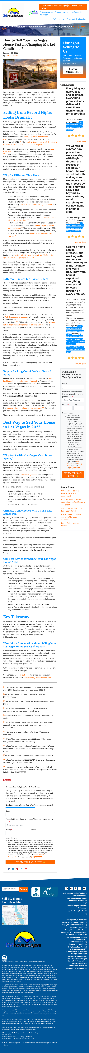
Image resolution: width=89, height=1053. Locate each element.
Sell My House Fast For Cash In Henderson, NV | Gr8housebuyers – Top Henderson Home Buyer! (74, 932)
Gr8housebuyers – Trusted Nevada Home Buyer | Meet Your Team (62, 13)
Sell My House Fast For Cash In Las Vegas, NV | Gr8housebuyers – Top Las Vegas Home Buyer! (74, 925)
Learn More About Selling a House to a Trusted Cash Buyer (77, 900)
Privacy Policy (12, 857)
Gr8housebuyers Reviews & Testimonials (77, 907)
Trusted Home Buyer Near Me (76, 968)
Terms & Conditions (40, 855)
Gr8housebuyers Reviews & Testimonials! (70, 19)
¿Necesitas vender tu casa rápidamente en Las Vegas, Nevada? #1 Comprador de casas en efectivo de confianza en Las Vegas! (77, 961)
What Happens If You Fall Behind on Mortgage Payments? (70, 517)
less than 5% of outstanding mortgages (36, 204)
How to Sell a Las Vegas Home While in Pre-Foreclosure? (70, 493)
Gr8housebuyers (12, 55)
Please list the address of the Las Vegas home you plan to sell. (29, 820)
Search (23, 889)
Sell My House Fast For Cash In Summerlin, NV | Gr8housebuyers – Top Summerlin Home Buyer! (77, 940)
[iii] (4, 153)
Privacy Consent (11, 838)
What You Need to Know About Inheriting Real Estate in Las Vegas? (72, 502)
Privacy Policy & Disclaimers (77, 920)
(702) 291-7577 (23, 675)
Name (8, 811)
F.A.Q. (85, 917)
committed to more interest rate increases (24, 408)
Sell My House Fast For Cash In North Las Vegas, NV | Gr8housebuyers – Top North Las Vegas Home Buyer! (76, 950)
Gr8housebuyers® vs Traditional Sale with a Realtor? (75, 894)
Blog (85, 914)
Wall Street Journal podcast (16, 317)
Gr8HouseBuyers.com (29, 474)
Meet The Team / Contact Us (77, 911)
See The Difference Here (73, 70)
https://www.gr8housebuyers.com (37, 677)
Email (33, 830)
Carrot (6, 1045)
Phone (9, 830)
